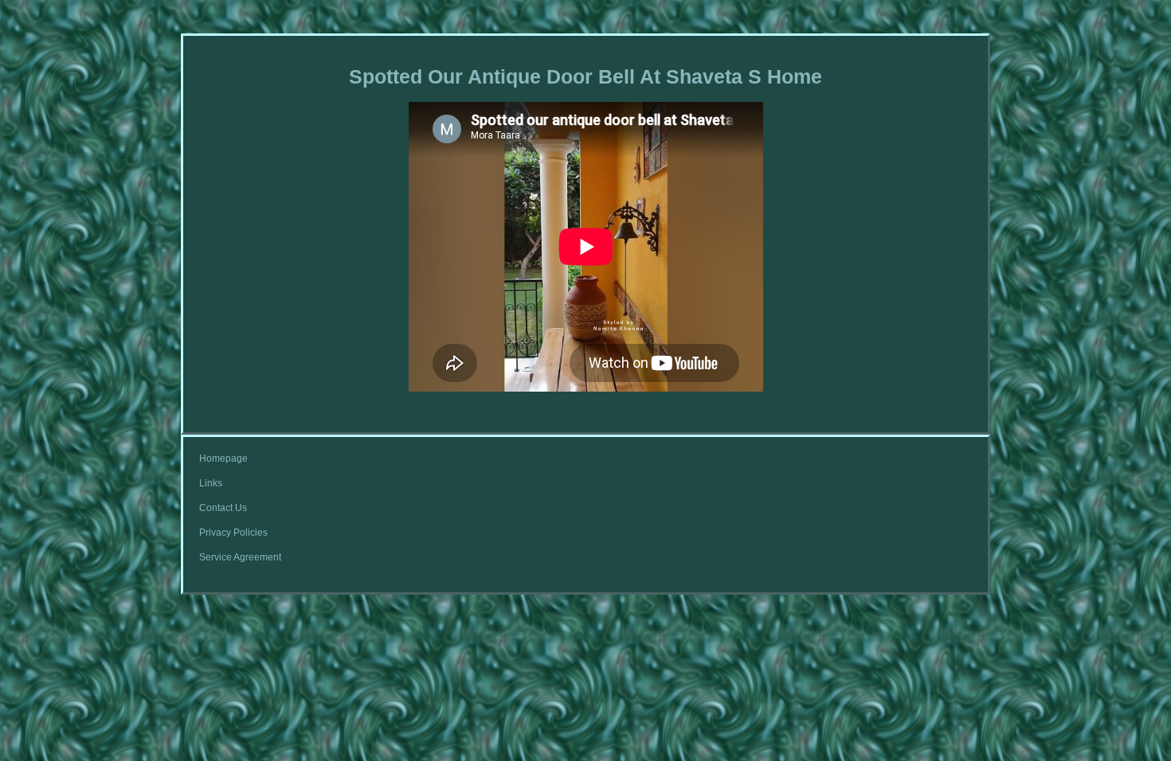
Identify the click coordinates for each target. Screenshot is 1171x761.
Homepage (223, 458)
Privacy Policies (233, 532)
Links (210, 483)
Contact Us (223, 507)
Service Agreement (240, 557)
